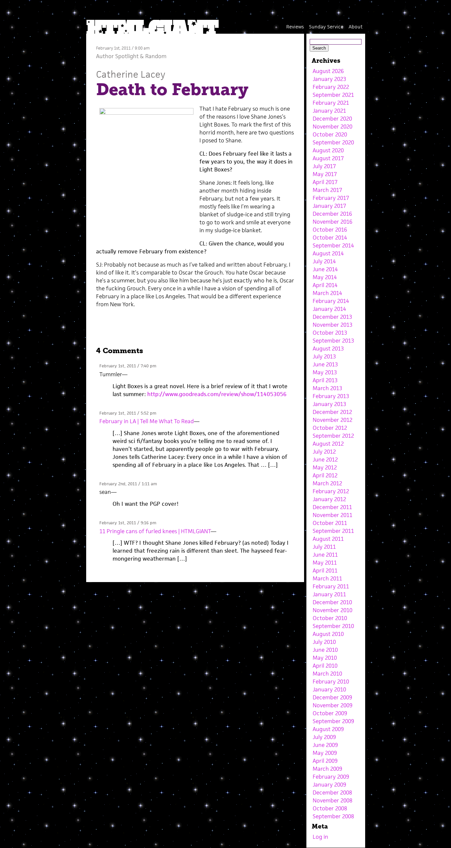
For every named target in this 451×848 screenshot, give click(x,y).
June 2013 (325, 364)
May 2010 (325, 657)
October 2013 (330, 332)
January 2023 (329, 79)
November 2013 (332, 324)
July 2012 (324, 451)
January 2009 (329, 784)
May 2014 (325, 277)
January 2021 (329, 110)
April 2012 (325, 475)
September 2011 (333, 531)
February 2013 (331, 396)
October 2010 (330, 618)
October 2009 (330, 713)
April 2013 (325, 380)
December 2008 (332, 792)
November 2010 (332, 610)
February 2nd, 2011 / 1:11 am (128, 484)
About (356, 26)
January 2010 (329, 689)
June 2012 (325, 459)
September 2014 (333, 245)
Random (155, 56)
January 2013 (329, 404)
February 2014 (331, 301)
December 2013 (332, 316)
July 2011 (324, 546)
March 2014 (327, 293)
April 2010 (325, 665)
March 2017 (327, 190)
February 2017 (331, 198)
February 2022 (331, 87)
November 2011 (332, 515)
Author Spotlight (117, 56)
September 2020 (333, 142)
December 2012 (332, 412)
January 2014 (329, 309)
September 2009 (333, 721)
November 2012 (332, 420)
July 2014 (324, 261)
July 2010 (324, 641)
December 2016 (332, 213)
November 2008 (332, 800)
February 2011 (331, 586)
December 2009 (332, 697)
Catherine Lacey (130, 74)
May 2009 (325, 752)
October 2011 (330, 523)
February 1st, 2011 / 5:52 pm (127, 413)
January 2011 (329, 594)
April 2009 (325, 760)
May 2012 (325, 467)
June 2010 (325, 649)
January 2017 (329, 205)
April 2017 (325, 182)
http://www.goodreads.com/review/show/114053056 (217, 394)
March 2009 (327, 768)
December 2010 (332, 602)
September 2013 (333, 340)
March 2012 (327, 483)
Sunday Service (326, 26)
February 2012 (331, 491)
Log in (320, 836)
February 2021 (331, 102)
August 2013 (328, 348)
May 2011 (325, 562)
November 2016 (332, 221)
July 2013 (324, 356)
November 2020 (332, 126)
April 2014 (325, 285)
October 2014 (330, 237)
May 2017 (325, 174)
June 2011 (325, 554)
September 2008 (333, 816)
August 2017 (328, 158)
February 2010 (331, 681)
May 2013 (325, 372)
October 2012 (330, 427)
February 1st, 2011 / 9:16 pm (127, 523)
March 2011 (327, 578)
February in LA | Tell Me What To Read (146, 421)
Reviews (295, 26)
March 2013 (327, 388)
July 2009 (324, 737)
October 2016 (330, 229)
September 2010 (333, 626)
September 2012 (333, 435)
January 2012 (329, 499)
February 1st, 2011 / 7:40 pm (127, 366)
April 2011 (325, 570)
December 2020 (332, 118)
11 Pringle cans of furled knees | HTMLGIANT (155, 531)
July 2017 (324, 166)
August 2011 (328, 538)
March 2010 (327, 673)
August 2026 (328, 71)
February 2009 (331, 776)
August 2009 (328, 729)
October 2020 (330, 134)
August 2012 (328, 443)
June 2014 (325, 269)
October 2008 (330, 808)
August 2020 (328, 150)
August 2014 (328, 253)
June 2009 (325, 745)
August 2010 (328, 634)
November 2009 (332, 705)
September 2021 (333, 94)
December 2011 (332, 507)
